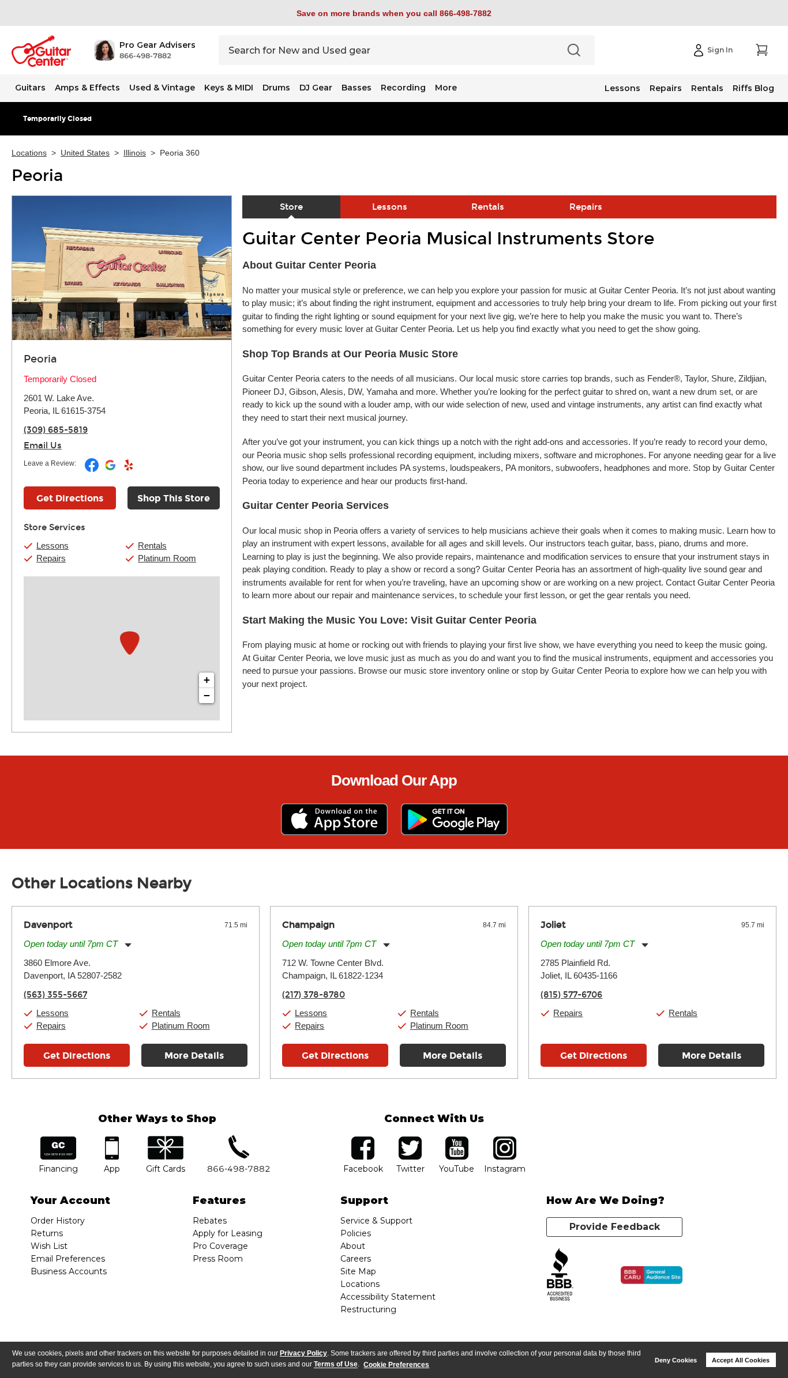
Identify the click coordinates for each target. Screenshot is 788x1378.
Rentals (707, 88)
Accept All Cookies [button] (741, 1360)
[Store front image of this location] (121, 268)
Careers (355, 1259)
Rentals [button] (152, 545)
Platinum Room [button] (167, 558)
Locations (29, 152)
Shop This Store (173, 498)
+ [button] (207, 680)
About (352, 1246)
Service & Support (376, 1220)
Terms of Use (336, 1365)
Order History (58, 1220)
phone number (238, 1140)
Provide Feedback (614, 1226)
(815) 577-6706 (571, 995)
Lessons (622, 88)
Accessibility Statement (388, 1297)
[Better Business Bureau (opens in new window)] (560, 1275)
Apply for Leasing (227, 1233)
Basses (357, 87)
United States (85, 152)
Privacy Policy (303, 1353)
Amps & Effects (87, 87)
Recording (403, 87)
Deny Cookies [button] (676, 1360)
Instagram (504, 1140)
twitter (410, 1140)
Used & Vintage (162, 87)
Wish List (49, 1246)
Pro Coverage (220, 1246)
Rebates (210, 1220)
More (446, 87)
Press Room (218, 1259)
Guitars (30, 87)
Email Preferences (68, 1259)
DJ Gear (315, 87)
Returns (47, 1233)
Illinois (134, 152)
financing (58, 1140)
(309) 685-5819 (56, 430)
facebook (363, 1140)
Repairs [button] (51, 558)
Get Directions (69, 498)
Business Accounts (69, 1271)
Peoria (37, 176)
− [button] (207, 695)
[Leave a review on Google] (111, 470)
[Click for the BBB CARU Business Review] (651, 1275)
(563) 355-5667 (55, 995)
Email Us (43, 445)
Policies (355, 1233)
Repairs (666, 88)
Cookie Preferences (396, 1365)
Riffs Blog (753, 88)
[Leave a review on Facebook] (92, 470)
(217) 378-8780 (313, 995)
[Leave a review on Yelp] (129, 470)
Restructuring (368, 1309)
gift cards (165, 1140)
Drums (276, 87)
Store (291, 207)
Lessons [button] (52, 545)
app (112, 1140)
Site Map (358, 1271)
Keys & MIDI (228, 87)
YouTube (456, 1140)
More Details (194, 1055)
